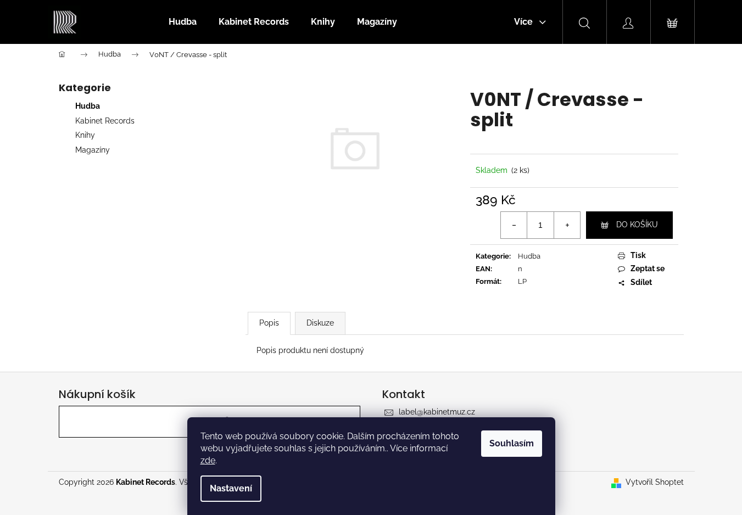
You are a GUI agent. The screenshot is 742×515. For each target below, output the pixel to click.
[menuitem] (183, 22)
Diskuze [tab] (320, 322)
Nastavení (231, 488)
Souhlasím (511, 443)
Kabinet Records (105, 120)
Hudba (87, 106)
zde (207, 460)
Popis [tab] (269, 322)
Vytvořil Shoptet (655, 482)
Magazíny (92, 149)
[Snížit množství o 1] (514, 225)
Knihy (85, 135)
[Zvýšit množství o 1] (567, 225)
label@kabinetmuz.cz (437, 411)
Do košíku (637, 224)
